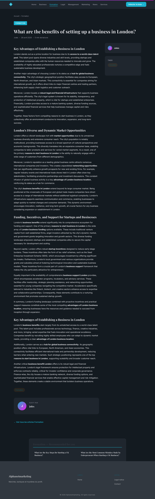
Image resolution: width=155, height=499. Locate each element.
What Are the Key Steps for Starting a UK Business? (52, 453)
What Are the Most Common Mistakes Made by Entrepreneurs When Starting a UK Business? (100, 453)
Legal (63, 4)
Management (73, 4)
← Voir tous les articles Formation (28, 422)
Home (33, 4)
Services (103, 4)
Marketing (86, 4)
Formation (54, 4)
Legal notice (119, 480)
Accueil (16, 16)
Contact (117, 484)
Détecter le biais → (136, 4)
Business (43, 4)
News (95, 4)
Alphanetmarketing (20, 476)
